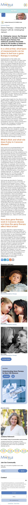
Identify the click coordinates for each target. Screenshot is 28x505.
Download (6, 376)
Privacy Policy (16, 503)
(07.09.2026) (3, 323)
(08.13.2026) (3, 292)
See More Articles (6, 359)
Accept (14, 492)
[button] (26, 480)
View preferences (14, 500)
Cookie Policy (10, 503)
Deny (14, 496)
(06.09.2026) (3, 354)
